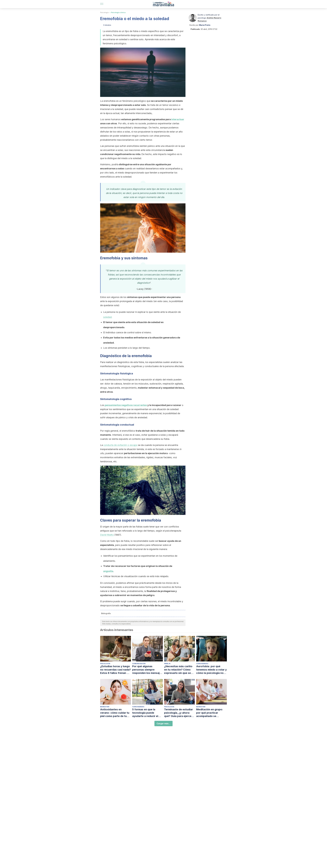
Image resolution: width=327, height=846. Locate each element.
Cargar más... (163, 723)
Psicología (104, 12)
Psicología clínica (118, 12)
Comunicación (138, 664)
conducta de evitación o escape (120, 445)
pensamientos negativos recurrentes (126, 405)
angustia (108, 571)
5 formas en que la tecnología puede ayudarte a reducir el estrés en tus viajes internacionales (145, 713)
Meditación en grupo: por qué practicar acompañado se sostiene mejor (209, 713)
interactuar (177, 119)
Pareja (167, 664)
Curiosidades (202, 664)
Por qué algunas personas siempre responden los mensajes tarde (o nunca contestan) (147, 670)
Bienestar (104, 707)
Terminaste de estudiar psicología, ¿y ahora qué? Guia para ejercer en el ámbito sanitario (178, 713)
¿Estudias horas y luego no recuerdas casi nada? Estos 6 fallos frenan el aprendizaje (115, 670)
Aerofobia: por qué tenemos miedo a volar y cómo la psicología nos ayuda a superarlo (211, 670)
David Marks (107, 534)
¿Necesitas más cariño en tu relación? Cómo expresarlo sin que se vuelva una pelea (178, 670)
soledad (107, 317)
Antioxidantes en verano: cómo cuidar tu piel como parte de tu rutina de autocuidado (114, 713)
